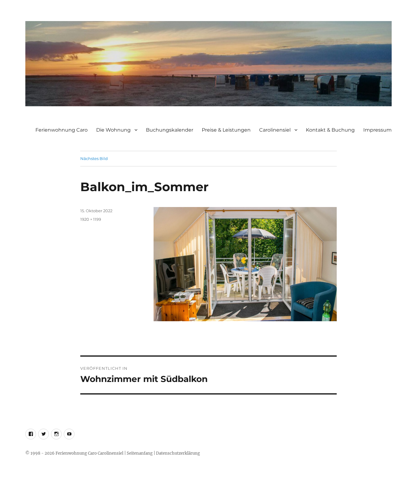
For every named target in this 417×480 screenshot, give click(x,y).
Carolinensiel (275, 130)
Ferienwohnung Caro (61, 130)
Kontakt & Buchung (330, 130)
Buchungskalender (169, 130)
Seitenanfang (140, 453)
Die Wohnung (113, 130)
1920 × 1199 (90, 219)
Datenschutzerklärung (178, 453)
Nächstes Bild (94, 158)
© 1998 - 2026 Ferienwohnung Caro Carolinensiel (74, 453)
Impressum (377, 130)
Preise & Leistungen (226, 130)
